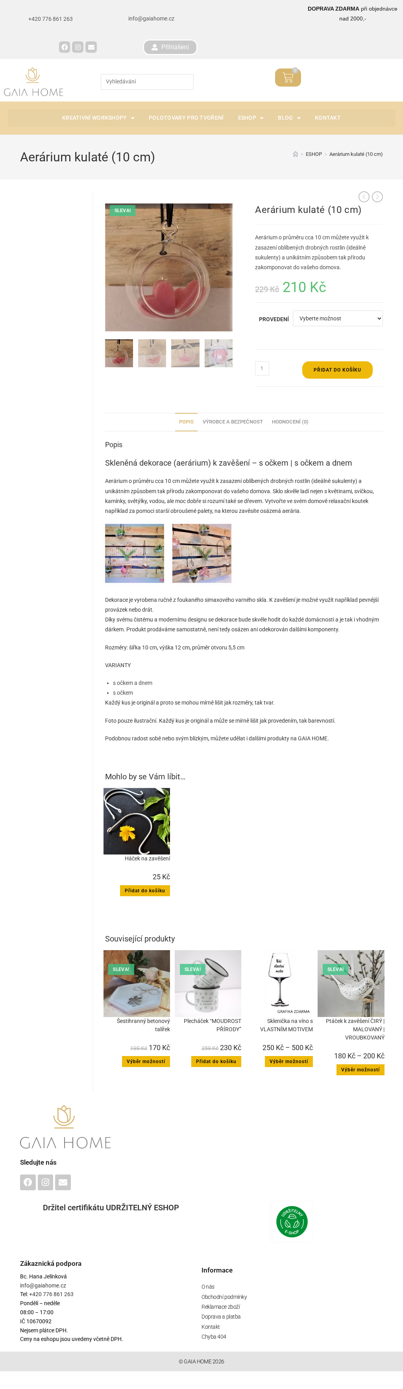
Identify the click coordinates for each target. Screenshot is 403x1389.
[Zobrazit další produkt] (377, 196)
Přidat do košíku (337, 370)
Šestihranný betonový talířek (143, 1025)
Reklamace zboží (221, 1307)
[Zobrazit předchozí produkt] (364, 196)
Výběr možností (146, 1061)
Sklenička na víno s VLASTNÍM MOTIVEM (286, 1025)
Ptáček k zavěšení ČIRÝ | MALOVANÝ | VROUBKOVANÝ (355, 1029)
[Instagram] (77, 47)
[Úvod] (295, 154)
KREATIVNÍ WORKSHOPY (94, 118)
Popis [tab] (186, 422)
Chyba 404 (214, 1337)
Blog (285, 118)
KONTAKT (328, 118)
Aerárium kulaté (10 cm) (356, 154)
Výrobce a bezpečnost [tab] (233, 422)
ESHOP (247, 118)
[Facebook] (64, 47)
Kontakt (211, 1327)
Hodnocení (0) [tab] (290, 422)
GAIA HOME (312, 738)
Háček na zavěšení (147, 858)
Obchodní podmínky (224, 1297)
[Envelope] (91, 47)
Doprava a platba (221, 1316)
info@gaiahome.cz (151, 18)
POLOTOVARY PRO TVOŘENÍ (186, 118)
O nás (208, 1287)
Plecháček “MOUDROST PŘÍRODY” (212, 1025)
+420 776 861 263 (51, 1294)
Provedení (274, 319)
